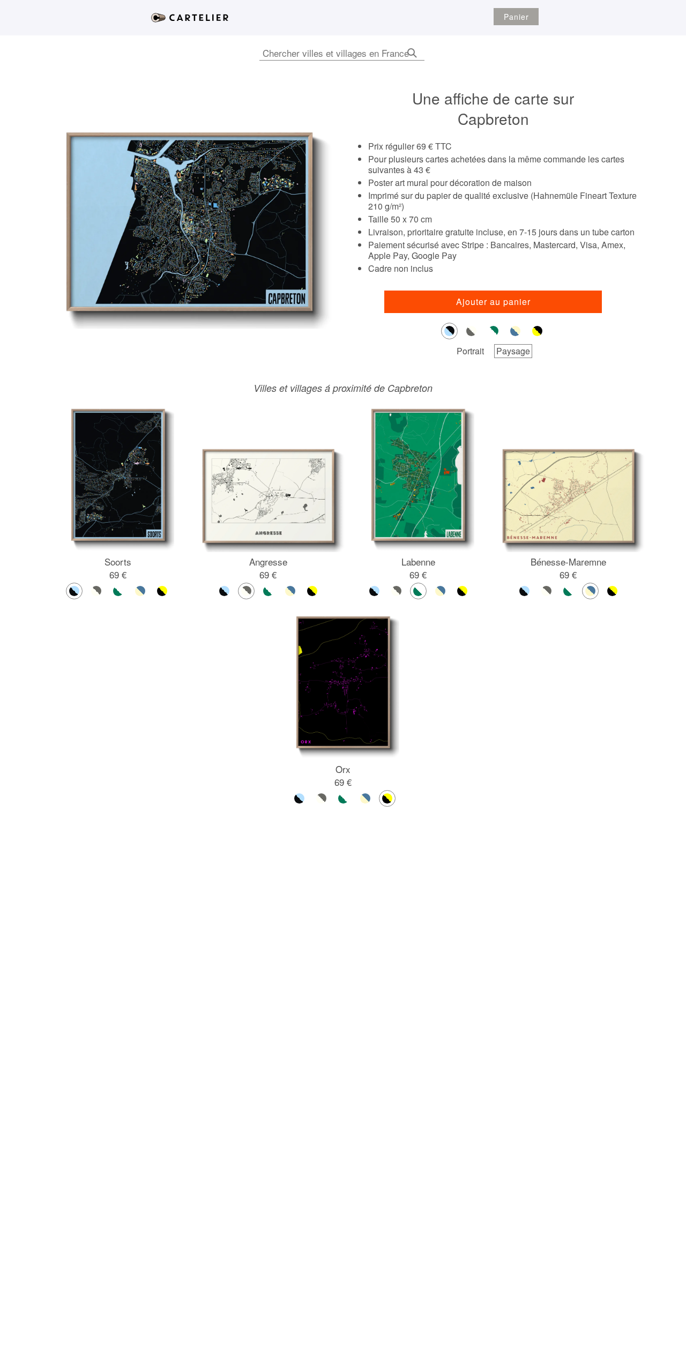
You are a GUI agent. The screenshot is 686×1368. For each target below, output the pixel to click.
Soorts (118, 561)
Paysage (513, 351)
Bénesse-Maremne (568, 561)
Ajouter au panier (493, 301)
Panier (516, 16)
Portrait (470, 351)
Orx (343, 769)
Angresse (268, 561)
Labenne (418, 561)
